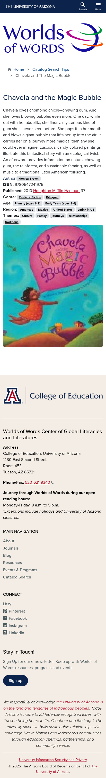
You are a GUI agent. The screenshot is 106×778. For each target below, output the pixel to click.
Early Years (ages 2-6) (60, 203)
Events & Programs (20, 570)
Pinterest (17, 611)
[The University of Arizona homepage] (30, 6)
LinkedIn (16, 633)
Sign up (15, 680)
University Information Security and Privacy (53, 760)
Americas (26, 209)
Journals (11, 548)
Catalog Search (17, 577)
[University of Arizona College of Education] (53, 395)
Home (18, 69)
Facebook (18, 618)
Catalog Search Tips (50, 69)
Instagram (18, 625)
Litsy (7, 604)
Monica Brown (29, 178)
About (8, 541)
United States (63, 209)
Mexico (43, 209)
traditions (12, 222)
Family (42, 216)
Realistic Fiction (30, 197)
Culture (27, 216)
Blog (7, 555)
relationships (78, 216)
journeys (58, 216)
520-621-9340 (37, 482)
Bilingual (52, 197)
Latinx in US (86, 209)
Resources (12, 562)
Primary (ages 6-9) (27, 203)
